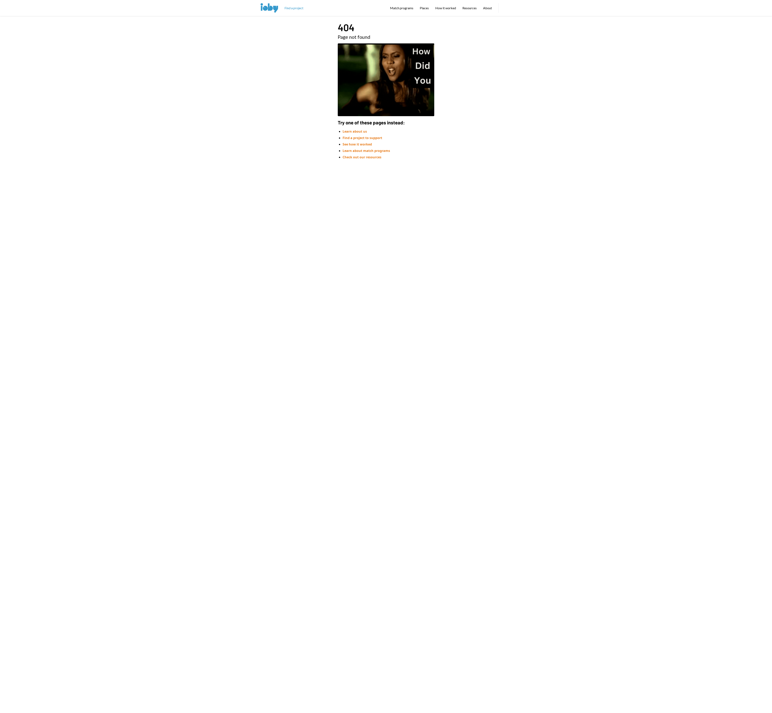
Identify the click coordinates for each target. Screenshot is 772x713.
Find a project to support (362, 138)
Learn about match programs (366, 151)
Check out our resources (362, 157)
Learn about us (355, 131)
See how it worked (357, 144)
